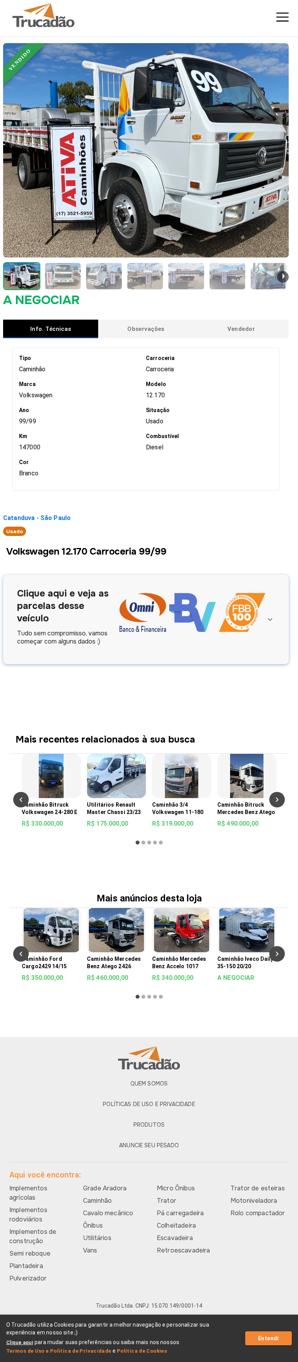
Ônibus (93, 1225)
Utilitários (97, 1238)
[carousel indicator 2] (143, 842)
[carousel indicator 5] (161, 842)
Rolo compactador (257, 1213)
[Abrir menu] (282, 17)
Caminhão (97, 1201)
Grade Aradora (104, 1188)
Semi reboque (29, 1253)
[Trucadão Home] (149, 15)
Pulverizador (28, 1278)
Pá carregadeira (180, 1213)
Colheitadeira (176, 1225)
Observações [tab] (146, 328)
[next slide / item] (283, 277)
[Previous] (21, 799)
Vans (90, 1250)
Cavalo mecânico (108, 1213)
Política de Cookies (142, 1351)
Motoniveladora (253, 1201)
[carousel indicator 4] (155, 842)
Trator (166, 1201)
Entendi (268, 1338)
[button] (21, 276)
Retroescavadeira (183, 1250)
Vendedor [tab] (241, 328)
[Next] (277, 799)
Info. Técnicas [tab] (50, 328)
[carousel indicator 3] (149, 842)
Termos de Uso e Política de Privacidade (58, 1351)
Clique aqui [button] (19, 1342)
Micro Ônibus (176, 1188)
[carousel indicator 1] (137, 842)
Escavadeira (175, 1238)
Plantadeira (26, 1266)
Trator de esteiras (257, 1188)
